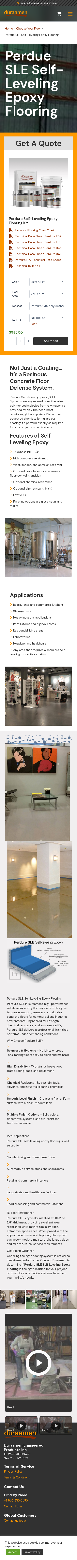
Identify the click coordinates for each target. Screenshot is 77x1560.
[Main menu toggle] (70, 14)
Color (15, 281)
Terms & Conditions (17, 1477)
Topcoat (17, 305)
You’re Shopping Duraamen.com (39, 3)
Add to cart (51, 341)
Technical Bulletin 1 (27, 266)
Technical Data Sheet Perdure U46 (38, 254)
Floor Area (15, 293)
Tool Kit (16, 320)
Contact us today (15, 1520)
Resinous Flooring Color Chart (34, 230)
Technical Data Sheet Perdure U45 (38, 248)
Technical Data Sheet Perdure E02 (38, 236)
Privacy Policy (13, 1471)
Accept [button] (12, 1552)
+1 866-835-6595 (16, 1500)
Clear (33, 324)
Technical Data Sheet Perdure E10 (37, 242)
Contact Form (13, 1506)
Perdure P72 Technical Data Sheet (38, 260)
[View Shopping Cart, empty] (59, 13)
